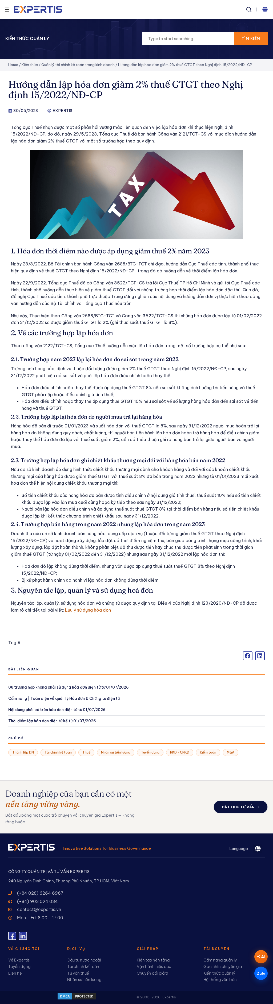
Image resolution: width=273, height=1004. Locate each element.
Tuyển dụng (150, 752)
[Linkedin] (23, 936)
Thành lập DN (23, 752)
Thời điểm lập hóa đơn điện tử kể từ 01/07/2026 (52, 721)
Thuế (86, 752)
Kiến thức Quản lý (27, 38)
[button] (265, 9)
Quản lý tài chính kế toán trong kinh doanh (78, 64)
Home (13, 64)
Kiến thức (30, 64)
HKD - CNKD (179, 752)
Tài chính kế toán (58, 752)
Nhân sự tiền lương (115, 752)
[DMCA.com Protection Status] (77, 998)
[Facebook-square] (12, 936)
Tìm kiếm (251, 38)
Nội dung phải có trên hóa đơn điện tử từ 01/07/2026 (57, 709)
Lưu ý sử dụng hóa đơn (88, 610)
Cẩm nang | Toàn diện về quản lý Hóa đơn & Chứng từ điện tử (64, 698)
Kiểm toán (208, 752)
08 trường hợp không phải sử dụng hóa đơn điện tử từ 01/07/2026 (68, 687)
